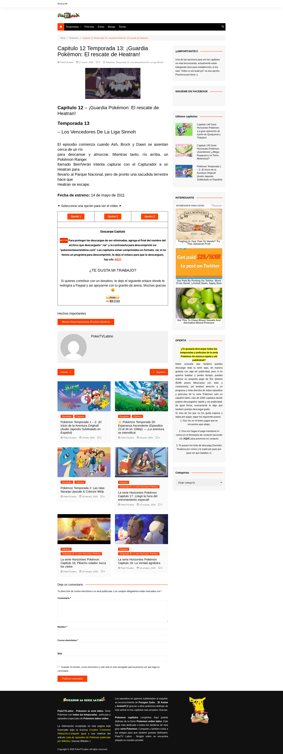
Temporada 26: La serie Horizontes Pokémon (139, 487)
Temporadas (72, 27)
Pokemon (110, 62)
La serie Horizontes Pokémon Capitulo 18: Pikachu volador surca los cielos (83, 563)
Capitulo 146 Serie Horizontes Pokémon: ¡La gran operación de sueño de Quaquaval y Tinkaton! (209, 131)
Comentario (64, 598)
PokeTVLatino (66, 62)
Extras (101, 27)
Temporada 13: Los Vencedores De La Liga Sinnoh (139, 62)
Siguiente (160, 372)
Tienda (122, 27)
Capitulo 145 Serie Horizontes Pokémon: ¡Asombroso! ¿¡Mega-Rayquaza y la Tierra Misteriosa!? (208, 152)
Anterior (64, 372)
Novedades (67, 416)
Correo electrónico (67, 640)
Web (59, 653)
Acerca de (62, 3)
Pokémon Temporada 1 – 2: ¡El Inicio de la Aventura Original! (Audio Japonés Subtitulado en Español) (209, 173)
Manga (111, 27)
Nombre (62, 627)
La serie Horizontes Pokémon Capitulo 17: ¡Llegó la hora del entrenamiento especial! (137, 496)
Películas (89, 27)
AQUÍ (117, 259)
